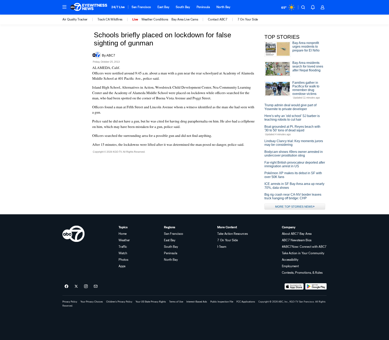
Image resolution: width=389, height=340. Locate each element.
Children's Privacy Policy (119, 301)
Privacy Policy (69, 301)
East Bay (163, 7)
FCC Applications (245, 301)
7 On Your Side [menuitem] (247, 19)
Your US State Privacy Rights (151, 301)
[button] (64, 7)
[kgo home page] (73, 234)
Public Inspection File (221, 301)
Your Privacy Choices (91, 301)
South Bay (183, 7)
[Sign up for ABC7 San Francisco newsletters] (96, 286)
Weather (124, 240)
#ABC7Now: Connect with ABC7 (304, 246)
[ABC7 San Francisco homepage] (88, 7)
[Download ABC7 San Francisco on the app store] (294, 286)
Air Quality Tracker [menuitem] (75, 19)
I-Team (221, 246)
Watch (123, 253)
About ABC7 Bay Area (297, 233)
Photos (123, 259)
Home (123, 233)
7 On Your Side (227, 240)
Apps (122, 266)
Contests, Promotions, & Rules (302, 272)
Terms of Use (176, 301)
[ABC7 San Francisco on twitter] (76, 286)
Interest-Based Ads (196, 301)
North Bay (223, 7)
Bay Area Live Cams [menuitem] (184, 19)
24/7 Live (118, 7)
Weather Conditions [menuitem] (154, 19)
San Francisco (141, 7)
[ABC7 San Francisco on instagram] (86, 286)
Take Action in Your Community (303, 253)
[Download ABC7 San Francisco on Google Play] (316, 286)
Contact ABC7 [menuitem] (217, 19)
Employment (290, 266)
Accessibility (290, 259)
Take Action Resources (232, 233)
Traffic (123, 246)
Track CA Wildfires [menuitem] (109, 19)
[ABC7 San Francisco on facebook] (66, 286)
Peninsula (203, 7)
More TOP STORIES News (294, 206)
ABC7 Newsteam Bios (296, 240)
